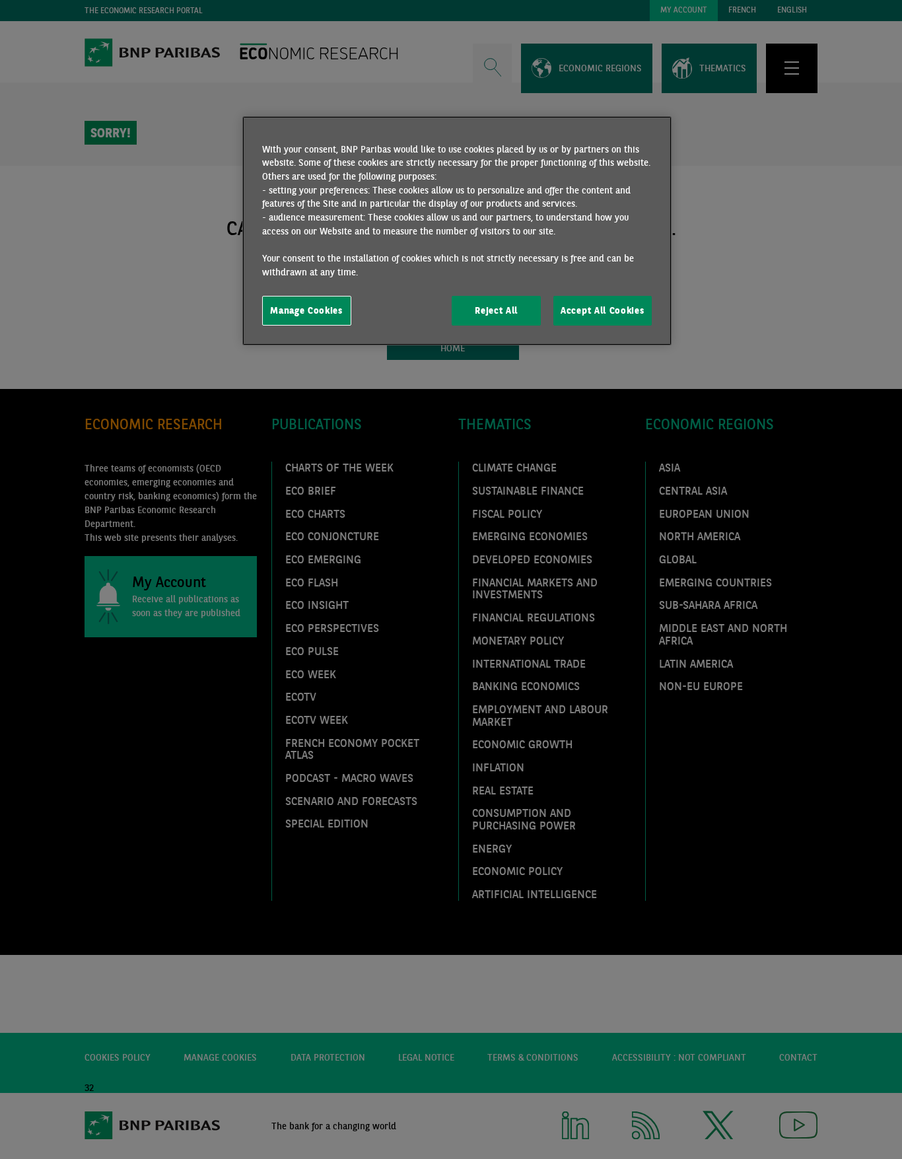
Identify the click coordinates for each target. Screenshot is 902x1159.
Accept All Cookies (602, 310)
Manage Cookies (306, 310)
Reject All (496, 310)
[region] (457, 231)
